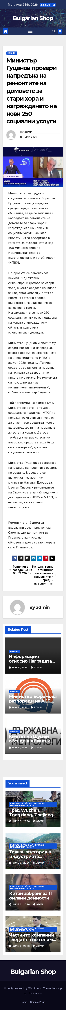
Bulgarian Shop (33, 18)
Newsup (57, 988)
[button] (53, 31)
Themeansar (34, 992)
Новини (12, 53)
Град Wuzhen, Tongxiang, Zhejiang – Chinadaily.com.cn (32, 815)
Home (24, 1001)
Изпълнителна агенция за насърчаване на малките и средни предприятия (43, 575)
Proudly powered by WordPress (22, 988)
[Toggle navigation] (30, 31)
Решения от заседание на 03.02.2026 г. (22, 570)
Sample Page (37, 1001)
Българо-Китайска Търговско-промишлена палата (27, 804)
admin (28, 132)
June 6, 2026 (22, 821)
